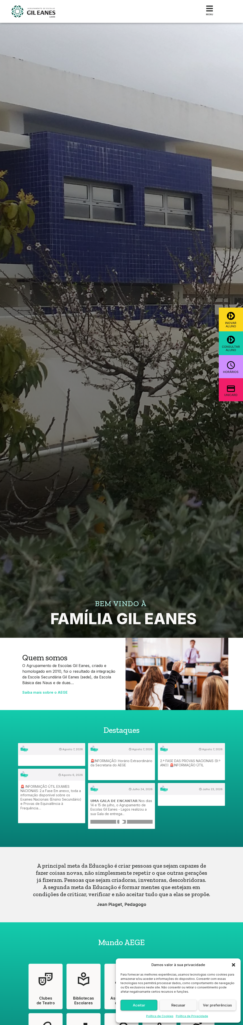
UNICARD (231, 395)
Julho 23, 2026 (212, 789)
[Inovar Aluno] (231, 316)
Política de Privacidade (192, 1016)
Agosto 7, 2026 (72, 749)
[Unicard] (231, 388)
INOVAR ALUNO (230, 324)
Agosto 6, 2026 (72, 775)
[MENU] (209, 8)
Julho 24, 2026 (142, 789)
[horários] (231, 365)
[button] (233, 964)
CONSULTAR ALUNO (231, 348)
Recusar (178, 1005)
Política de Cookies (159, 1016)
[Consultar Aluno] (231, 340)
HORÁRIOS (230, 372)
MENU (209, 14)
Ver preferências (217, 1005)
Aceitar (139, 1005)
